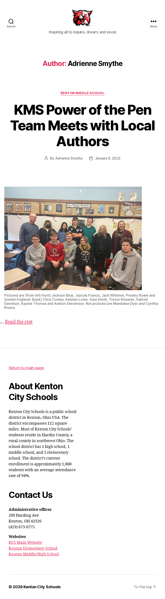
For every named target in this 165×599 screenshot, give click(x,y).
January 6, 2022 (108, 158)
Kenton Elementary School (33, 548)
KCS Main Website (25, 542)
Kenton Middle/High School (34, 554)
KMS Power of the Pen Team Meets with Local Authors (82, 125)
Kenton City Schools (42, 587)
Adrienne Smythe (69, 158)
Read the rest (18, 322)
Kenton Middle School (83, 93)
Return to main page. (26, 368)
